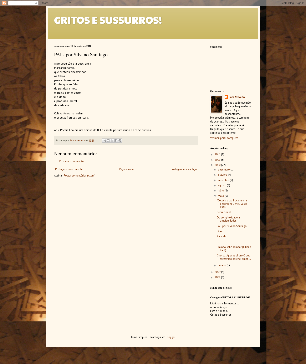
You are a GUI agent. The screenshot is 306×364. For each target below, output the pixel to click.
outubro (223, 174)
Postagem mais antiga (184, 169)
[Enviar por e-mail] (104, 140)
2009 (218, 272)
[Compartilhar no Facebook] (116, 140)
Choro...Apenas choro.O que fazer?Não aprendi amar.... (234, 257)
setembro (224, 180)
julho (221, 190)
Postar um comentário (72, 161)
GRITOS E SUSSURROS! (108, 20)
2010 (218, 165)
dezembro (224, 169)
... (218, 242)
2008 (218, 277)
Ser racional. (224, 212)
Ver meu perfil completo (224, 138)
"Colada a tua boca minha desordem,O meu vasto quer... (232, 204)
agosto (222, 185)
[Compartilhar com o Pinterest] (120, 140)
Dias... (220, 231)
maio (221, 196)
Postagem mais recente (69, 169)
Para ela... (223, 236)
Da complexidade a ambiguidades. (228, 219)
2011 (218, 160)
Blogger (170, 337)
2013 (218, 154)
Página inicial (126, 169)
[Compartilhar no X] (112, 140)
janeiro (222, 265)
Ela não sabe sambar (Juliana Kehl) (234, 248)
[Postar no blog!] (108, 140)
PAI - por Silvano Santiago (232, 226)
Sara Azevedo (237, 97)
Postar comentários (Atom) (79, 175)
